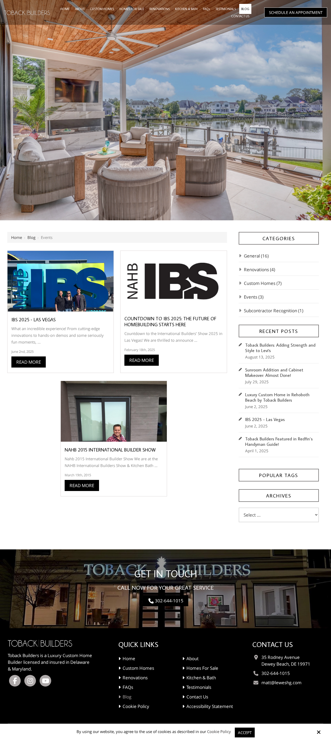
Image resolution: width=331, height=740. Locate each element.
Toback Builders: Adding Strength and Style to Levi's (280, 347)
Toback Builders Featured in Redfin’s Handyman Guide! (279, 441)
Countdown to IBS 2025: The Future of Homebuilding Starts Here (170, 322)
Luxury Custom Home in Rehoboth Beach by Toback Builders (277, 397)
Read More (28, 362)
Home (16, 237)
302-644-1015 (169, 601)
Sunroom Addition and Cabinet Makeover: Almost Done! (274, 372)
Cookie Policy (219, 731)
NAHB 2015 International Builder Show (110, 450)
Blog (31, 237)
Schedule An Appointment (295, 12)
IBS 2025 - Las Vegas (33, 320)
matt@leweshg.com (281, 683)
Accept (245, 732)
